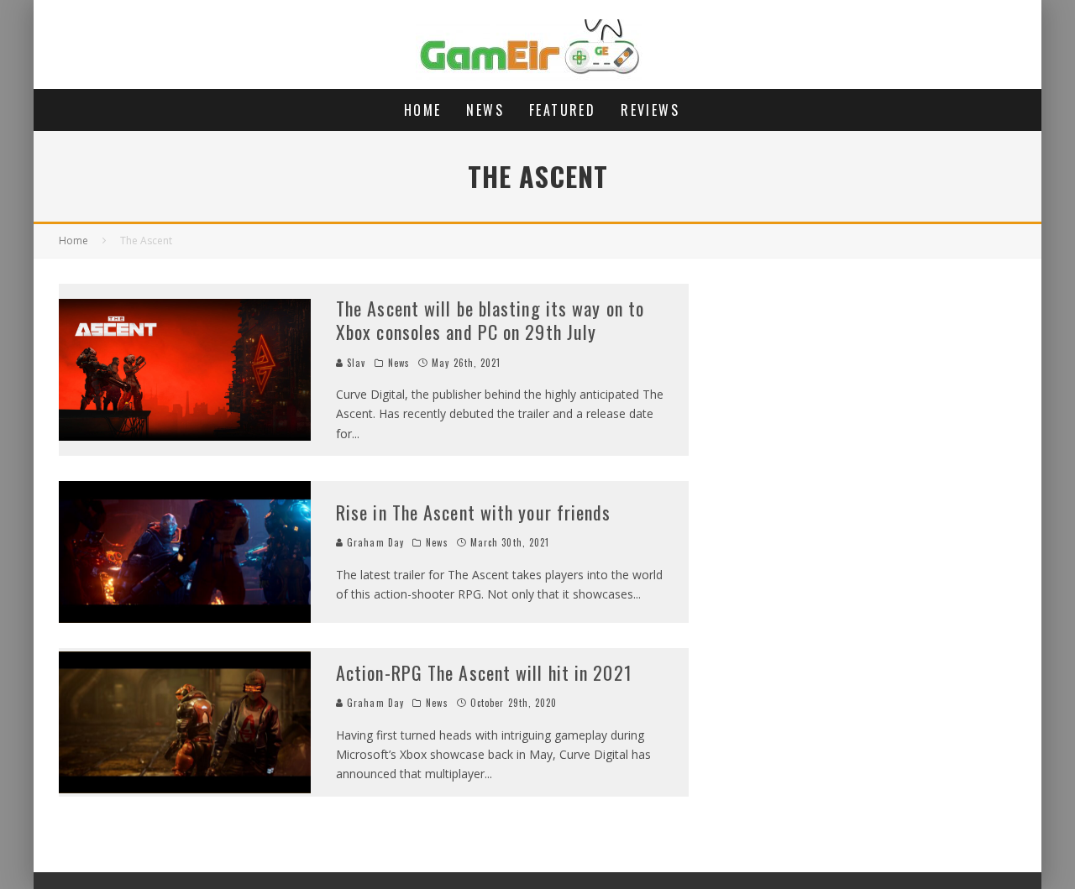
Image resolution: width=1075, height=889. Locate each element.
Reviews (650, 110)
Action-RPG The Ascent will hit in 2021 (484, 672)
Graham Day (373, 542)
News (485, 110)
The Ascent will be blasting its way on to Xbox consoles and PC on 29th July (490, 320)
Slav (354, 362)
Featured (562, 110)
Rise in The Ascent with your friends (473, 512)
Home (423, 110)
